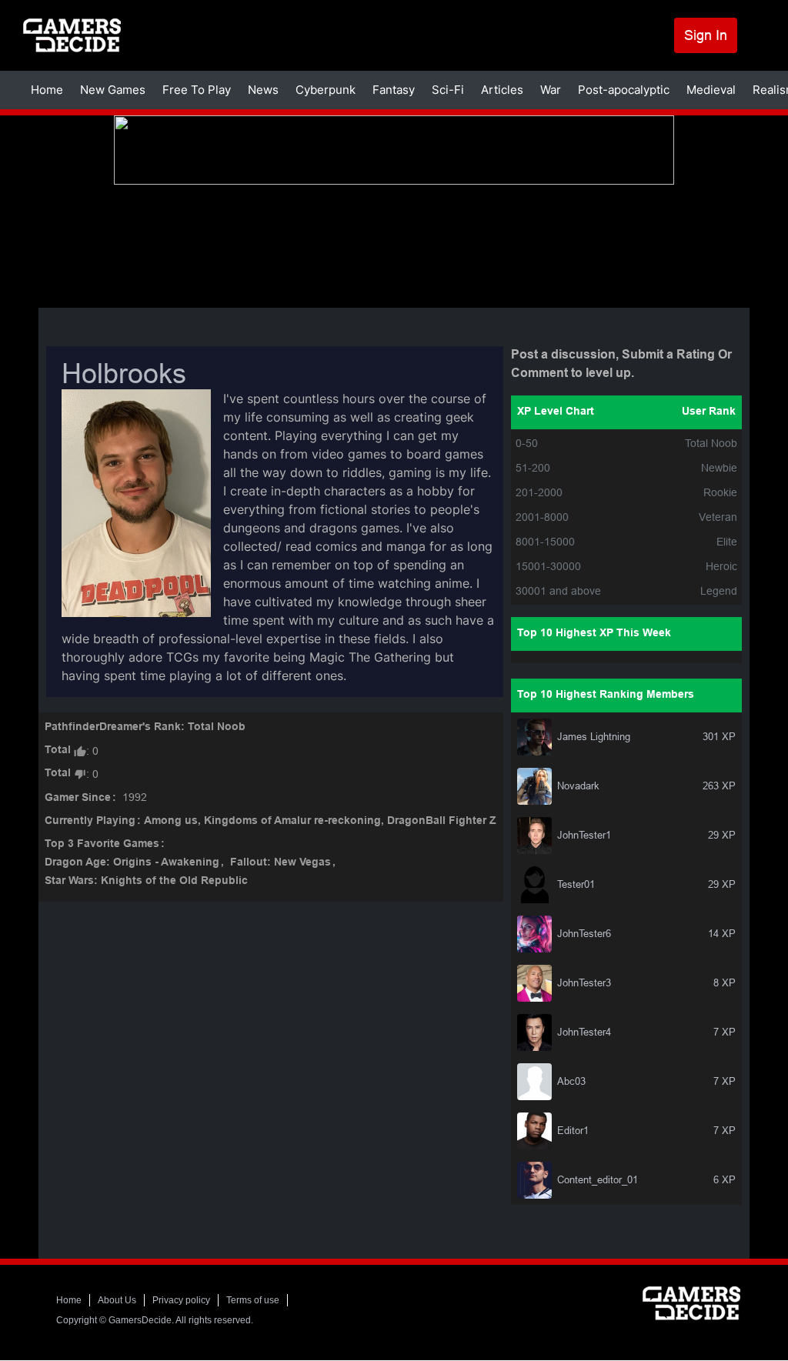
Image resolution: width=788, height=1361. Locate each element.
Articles (502, 89)
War (550, 89)
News (263, 89)
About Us (117, 1300)
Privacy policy (181, 1300)
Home (47, 89)
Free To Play (196, 89)
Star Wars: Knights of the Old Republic (146, 881)
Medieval (711, 89)
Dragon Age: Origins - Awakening (132, 863)
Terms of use (252, 1300)
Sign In (705, 35)
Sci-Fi (448, 89)
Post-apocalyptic (623, 89)
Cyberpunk (326, 89)
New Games (112, 89)
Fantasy (393, 89)
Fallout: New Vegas (280, 863)
